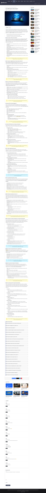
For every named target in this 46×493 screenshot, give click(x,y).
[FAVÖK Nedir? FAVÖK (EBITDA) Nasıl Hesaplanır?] (32, 52)
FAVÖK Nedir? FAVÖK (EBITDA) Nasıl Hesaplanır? (37, 52)
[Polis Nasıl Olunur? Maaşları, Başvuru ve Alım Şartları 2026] (32, 19)
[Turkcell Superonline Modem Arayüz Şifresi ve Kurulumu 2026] (24, 385)
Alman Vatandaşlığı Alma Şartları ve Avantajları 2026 (37, 43)
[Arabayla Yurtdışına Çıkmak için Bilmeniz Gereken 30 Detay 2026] (32, 28)
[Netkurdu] (3, 2)
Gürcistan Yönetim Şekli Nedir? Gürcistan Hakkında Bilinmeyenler (37, 40)
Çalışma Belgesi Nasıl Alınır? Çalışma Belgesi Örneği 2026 (37, 13)
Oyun (34, 1)
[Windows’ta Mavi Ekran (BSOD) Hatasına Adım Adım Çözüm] (9, 385)
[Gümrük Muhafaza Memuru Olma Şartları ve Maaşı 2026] (32, 22)
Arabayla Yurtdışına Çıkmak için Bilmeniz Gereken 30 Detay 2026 (37, 28)
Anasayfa (9, 1)
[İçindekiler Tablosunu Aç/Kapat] (9, 27)
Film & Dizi (27, 1)
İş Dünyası (22, 1)
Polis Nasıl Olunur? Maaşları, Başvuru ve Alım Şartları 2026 (37, 19)
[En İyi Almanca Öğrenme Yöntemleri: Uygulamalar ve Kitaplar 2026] (32, 49)
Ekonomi (19, 1)
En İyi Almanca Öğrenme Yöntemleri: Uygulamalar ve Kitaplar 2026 (37, 49)
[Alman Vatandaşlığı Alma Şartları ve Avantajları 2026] (32, 43)
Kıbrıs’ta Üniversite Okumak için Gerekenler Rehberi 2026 (37, 31)
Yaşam (11, 1)
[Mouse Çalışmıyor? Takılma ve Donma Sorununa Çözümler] (24, 393)
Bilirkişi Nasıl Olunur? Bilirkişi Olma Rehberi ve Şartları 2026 (37, 16)
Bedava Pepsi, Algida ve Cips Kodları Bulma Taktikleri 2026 (37, 10)
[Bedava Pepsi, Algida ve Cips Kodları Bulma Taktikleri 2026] (32, 10)
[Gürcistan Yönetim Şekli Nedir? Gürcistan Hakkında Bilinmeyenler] (32, 40)
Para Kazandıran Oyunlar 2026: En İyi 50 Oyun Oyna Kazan (37, 37)
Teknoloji (14, 1)
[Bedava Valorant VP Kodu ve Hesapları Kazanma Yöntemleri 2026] (32, 46)
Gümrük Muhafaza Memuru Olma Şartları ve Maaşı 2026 (37, 22)
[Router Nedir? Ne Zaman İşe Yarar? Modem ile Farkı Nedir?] (16, 393)
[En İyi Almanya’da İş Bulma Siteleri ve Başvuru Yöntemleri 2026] (32, 34)
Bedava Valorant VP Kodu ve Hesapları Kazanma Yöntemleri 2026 (37, 46)
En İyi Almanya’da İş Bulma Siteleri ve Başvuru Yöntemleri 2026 (37, 34)
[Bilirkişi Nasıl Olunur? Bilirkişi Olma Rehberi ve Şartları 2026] (32, 16)
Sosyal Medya (31, 1)
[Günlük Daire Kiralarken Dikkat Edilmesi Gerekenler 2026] (32, 25)
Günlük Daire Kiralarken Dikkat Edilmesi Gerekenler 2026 (37, 25)
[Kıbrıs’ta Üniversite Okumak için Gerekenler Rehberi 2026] (32, 31)
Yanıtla (6, 448)
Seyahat (25, 1)
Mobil (16, 1)
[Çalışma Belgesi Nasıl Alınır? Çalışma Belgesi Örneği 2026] (32, 13)
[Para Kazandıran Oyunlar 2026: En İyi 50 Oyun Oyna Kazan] (32, 37)
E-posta (7, 482)
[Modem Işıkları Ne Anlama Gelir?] (16, 385)
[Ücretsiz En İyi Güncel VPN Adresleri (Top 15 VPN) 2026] (9, 393)
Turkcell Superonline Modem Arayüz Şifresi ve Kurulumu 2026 (24, 389)
